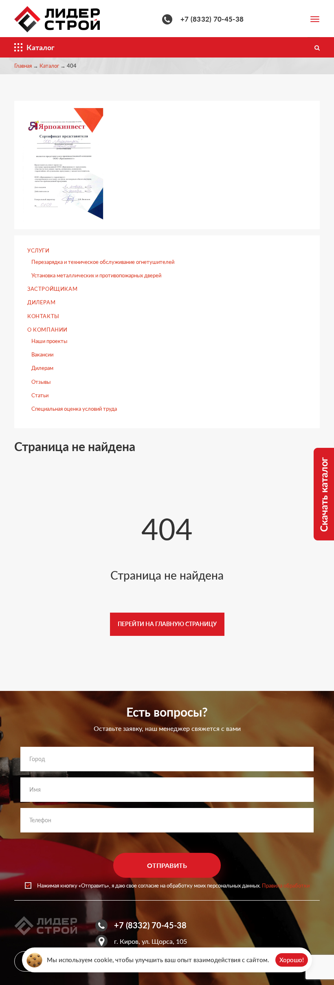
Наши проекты (49, 341)
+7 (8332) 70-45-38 (212, 19)
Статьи (39, 395)
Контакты (43, 316)
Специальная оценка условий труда (74, 408)
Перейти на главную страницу (167, 623)
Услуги (38, 250)
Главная (23, 65)
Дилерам (41, 302)
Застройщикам (52, 289)
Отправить (167, 865)
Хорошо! (291, 959)
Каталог (49, 65)
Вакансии (42, 354)
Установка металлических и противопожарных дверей (96, 275)
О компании (47, 329)
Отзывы (41, 382)
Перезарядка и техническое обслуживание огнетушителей (102, 262)
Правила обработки (286, 885)
